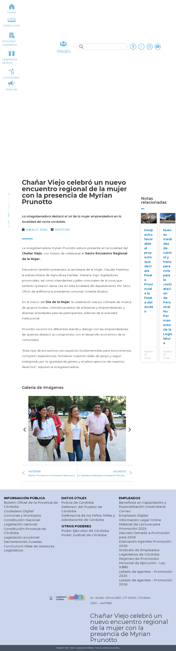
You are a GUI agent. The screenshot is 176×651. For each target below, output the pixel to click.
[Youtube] (158, 47)
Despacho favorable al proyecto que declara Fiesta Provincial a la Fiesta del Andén (148, 270)
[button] (24, 429)
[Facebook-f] (133, 47)
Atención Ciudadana (63, 51)
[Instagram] (150, 47)
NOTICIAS (62, 229)
